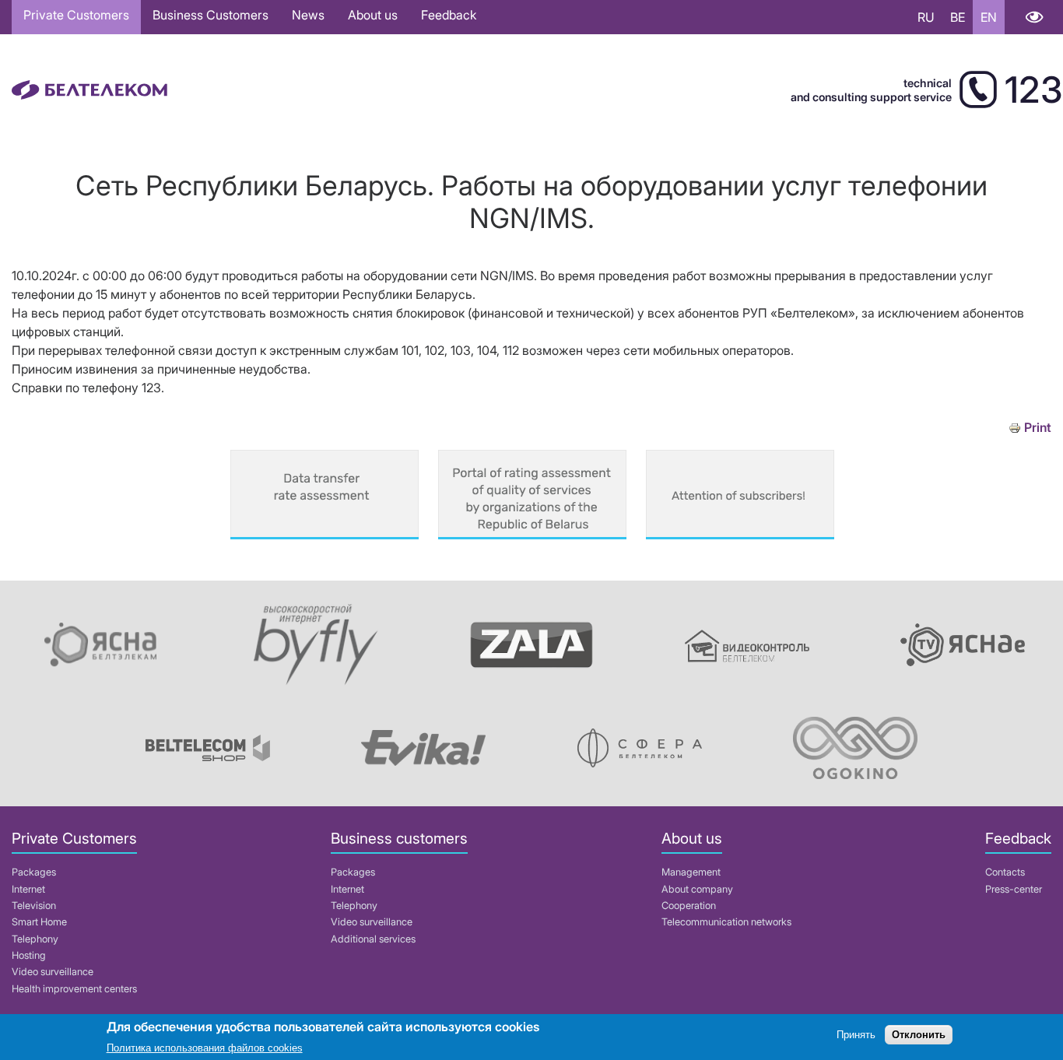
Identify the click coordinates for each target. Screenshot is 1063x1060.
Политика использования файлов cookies (205, 1048)
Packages (34, 872)
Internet (28, 889)
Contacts (1005, 872)
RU (926, 17)
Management (691, 872)
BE (957, 17)
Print (1037, 427)
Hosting (29, 955)
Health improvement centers (74, 989)
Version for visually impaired (1033, 17)
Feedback (448, 15)
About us (373, 15)
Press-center (1013, 889)
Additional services (373, 939)
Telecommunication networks (726, 922)
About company (697, 889)
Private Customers (76, 15)
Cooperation (688, 905)
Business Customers (210, 15)
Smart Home (39, 922)
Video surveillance (52, 972)
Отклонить (918, 1035)
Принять (856, 1035)
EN (989, 17)
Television (34, 905)
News (308, 15)
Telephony (35, 939)
